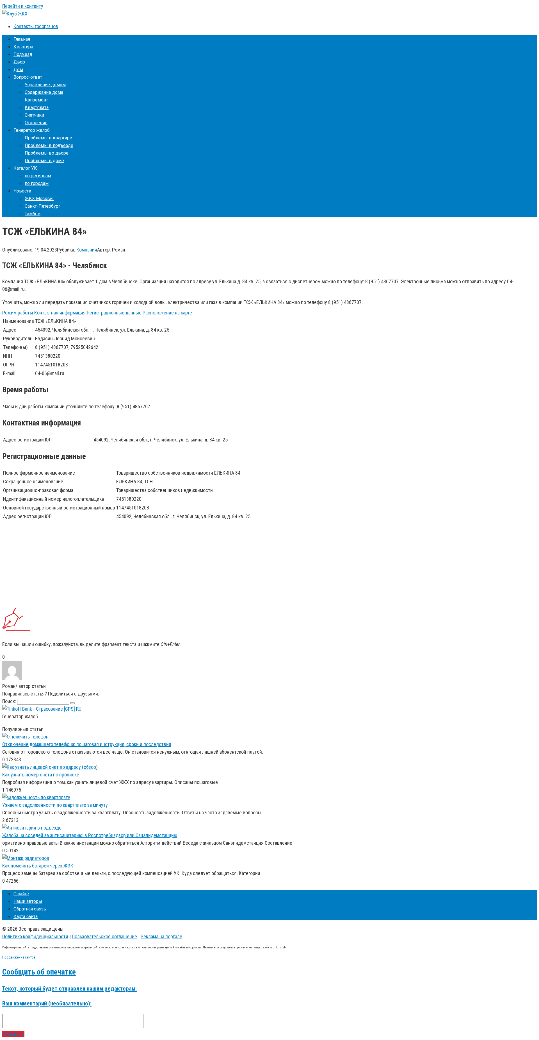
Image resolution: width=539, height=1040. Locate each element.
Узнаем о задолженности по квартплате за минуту (55, 805)
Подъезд (22, 54)
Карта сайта (25, 916)
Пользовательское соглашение (104, 936)
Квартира (23, 46)
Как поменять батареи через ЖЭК (37, 866)
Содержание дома (44, 92)
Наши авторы (27, 901)
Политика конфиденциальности (35, 936)
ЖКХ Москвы (39, 198)
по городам (37, 183)
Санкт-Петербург (42, 206)
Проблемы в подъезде (49, 145)
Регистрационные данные (114, 313)
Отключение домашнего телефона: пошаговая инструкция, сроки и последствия (86, 744)
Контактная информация (60, 313)
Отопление (36, 122)
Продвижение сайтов (19, 957)
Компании (86, 250)
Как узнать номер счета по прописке (40, 775)
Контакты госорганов (35, 26)
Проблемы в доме (44, 160)
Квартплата (37, 107)
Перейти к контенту (22, 6)
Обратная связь (29, 909)
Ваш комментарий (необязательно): (47, 1003)
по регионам (38, 175)
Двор (19, 62)
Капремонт (36, 100)
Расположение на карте (167, 313)
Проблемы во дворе (46, 153)
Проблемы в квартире (48, 138)
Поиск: (9, 701)
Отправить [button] (13, 1034)
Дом (18, 69)
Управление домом (45, 84)
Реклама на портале (161, 936)
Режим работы (17, 313)
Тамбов (32, 213)
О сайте (21, 893)
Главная (21, 39)
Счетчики (34, 115)
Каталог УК (25, 168)
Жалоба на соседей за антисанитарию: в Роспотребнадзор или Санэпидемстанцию (89, 835)
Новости (22, 191)
